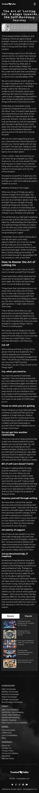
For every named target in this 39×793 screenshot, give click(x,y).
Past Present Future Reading (14, 723)
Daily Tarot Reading (10, 710)
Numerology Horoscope (12, 702)
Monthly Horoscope (10, 694)
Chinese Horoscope (10, 700)
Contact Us (6, 748)
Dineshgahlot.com (30, 789)
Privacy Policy (8, 751)
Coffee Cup (6, 733)
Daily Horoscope (9, 689)
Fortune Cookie (8, 730)
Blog (4, 738)
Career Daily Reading (11, 715)
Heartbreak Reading (10, 717)
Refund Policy (8, 758)
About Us (6, 746)
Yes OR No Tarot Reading (13, 712)
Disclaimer (6, 756)
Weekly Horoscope (10, 692)
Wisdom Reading (9, 720)
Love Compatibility (9, 735)
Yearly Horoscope (9, 697)
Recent (10, 616)
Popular (28, 616)
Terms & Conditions (10, 753)
